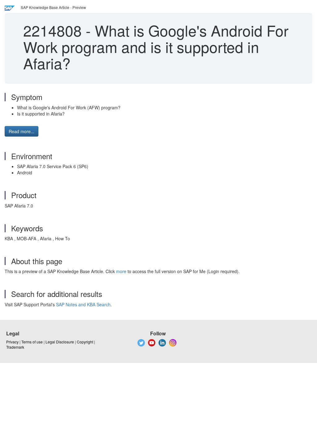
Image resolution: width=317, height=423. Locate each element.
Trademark (15, 347)
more (121, 271)
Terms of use (32, 341)
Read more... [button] (21, 131)
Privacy (12, 341)
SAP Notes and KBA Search (83, 304)
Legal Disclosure (60, 341)
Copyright (85, 341)
